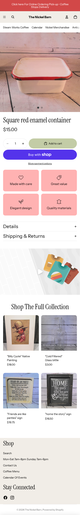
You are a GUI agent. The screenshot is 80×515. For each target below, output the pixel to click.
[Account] (67, 17)
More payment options (40, 163)
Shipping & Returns (24, 236)
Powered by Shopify (53, 509)
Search (7, 453)
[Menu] (4, 17)
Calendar (37, 27)
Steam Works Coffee (16, 27)
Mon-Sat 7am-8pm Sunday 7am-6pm (25, 459)
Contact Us (10, 465)
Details (10, 226)
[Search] (13, 17)
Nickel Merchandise (57, 27)
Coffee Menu (11, 471)
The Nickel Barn (33, 509)
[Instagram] (12, 497)
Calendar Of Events (15, 477)
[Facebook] (5, 497)
